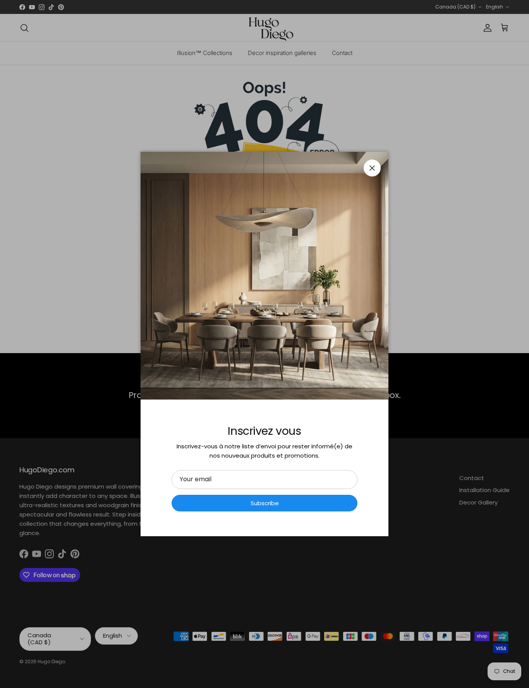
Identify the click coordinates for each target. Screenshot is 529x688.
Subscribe (265, 503)
